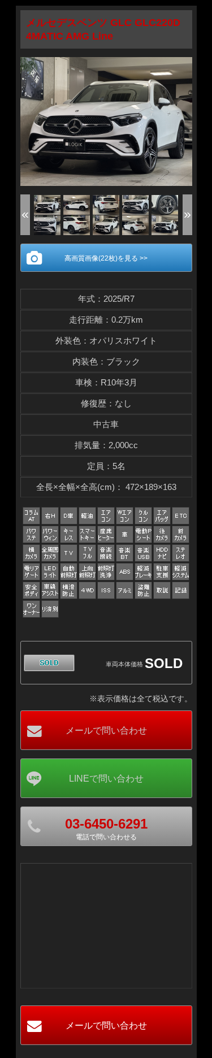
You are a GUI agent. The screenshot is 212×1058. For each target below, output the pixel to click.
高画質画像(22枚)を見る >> (106, 258)
